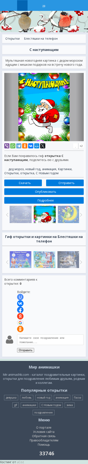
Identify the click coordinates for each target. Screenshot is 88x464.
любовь (27, 397)
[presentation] (6, 262)
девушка (11, 397)
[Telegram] (18, 145)
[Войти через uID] (20, 297)
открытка (27, 173)
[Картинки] (33, 5)
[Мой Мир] (36, 145)
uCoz (20, 462)
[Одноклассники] (24, 145)
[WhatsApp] (12, 145)
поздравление (43, 412)
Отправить (25, 350)
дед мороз (16, 169)
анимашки (29, 405)
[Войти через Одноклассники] (20, 329)
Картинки (65, 169)
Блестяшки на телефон (41, 38)
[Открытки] (22, 5)
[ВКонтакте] (30, 145)
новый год (32, 169)
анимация (49, 169)
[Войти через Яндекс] (20, 316)
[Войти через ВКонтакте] (20, 303)
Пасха (77, 397)
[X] (42, 145)
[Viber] (6, 145)
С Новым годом (47, 173)
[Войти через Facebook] (20, 310)
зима (69, 405)
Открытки (12, 38)
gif (15, 405)
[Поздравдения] (54, 5)
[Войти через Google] (20, 322)
